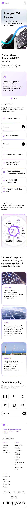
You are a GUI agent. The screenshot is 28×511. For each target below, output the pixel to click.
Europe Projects (7, 484)
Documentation (19, 445)
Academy (5, 487)
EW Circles (17, 457)
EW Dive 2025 (6, 482)
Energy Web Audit (19, 462)
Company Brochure (17, 454)
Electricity (5, 445)
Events (4, 479)
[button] (11, 98)
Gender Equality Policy (19, 468)
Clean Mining (6, 453)
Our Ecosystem (7, 476)
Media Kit (17, 448)
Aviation (5, 448)
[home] (11, 3)
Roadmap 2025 (19, 450)
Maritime (5, 450)
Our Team (17, 460)
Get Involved (18, 465)
